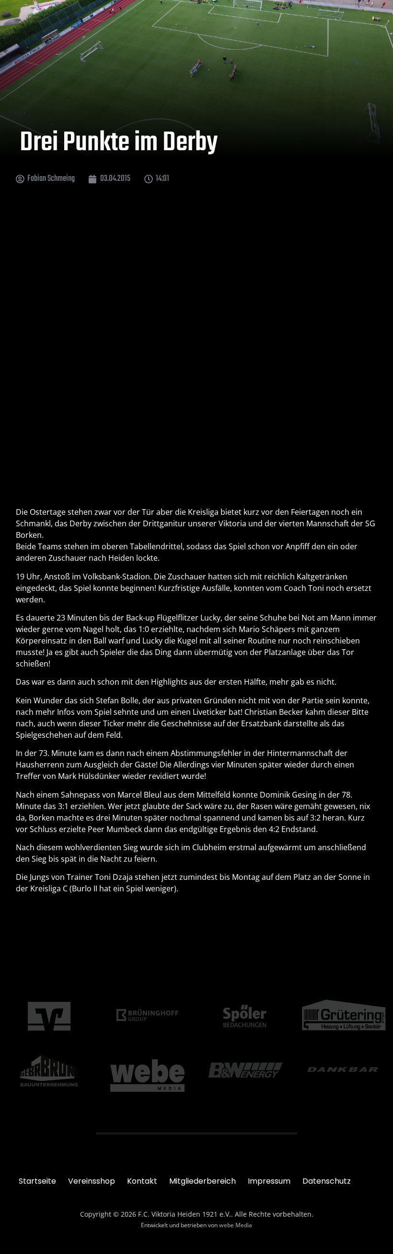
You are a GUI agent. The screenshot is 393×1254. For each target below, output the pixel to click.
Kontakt (142, 1181)
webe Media (235, 1225)
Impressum (269, 1181)
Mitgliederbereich (202, 1181)
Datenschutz (326, 1181)
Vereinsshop (91, 1181)
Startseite (37, 1181)
